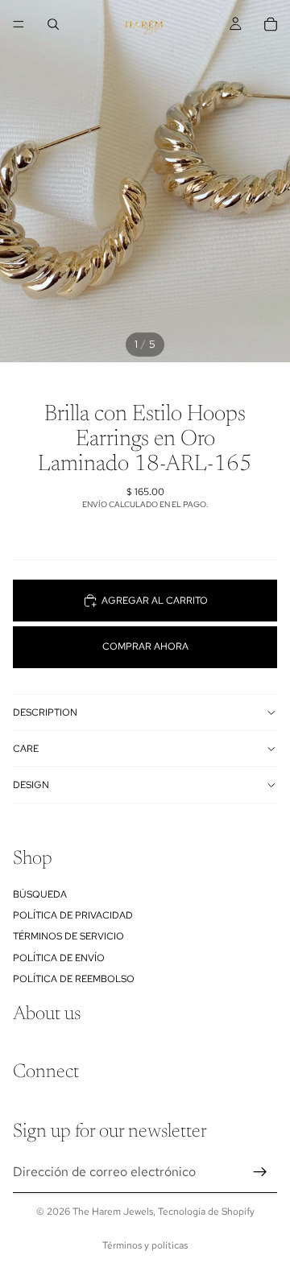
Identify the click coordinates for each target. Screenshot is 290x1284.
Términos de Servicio (68, 936)
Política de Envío (59, 958)
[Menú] (18, 24)
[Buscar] (53, 24)
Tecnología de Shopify (206, 1211)
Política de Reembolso (74, 978)
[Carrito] (270, 24)
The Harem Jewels (112, 1211)
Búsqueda (40, 894)
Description (45, 712)
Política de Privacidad (73, 915)
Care (26, 748)
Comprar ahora (145, 646)
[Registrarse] (260, 1172)
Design (31, 784)
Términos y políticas (145, 1245)
